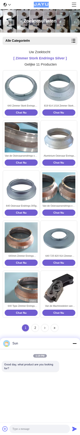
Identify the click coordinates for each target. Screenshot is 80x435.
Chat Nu (21, 112)
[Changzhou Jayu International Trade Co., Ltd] (41, 5)
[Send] (74, 429)
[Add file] (5, 429)
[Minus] (74, 343)
